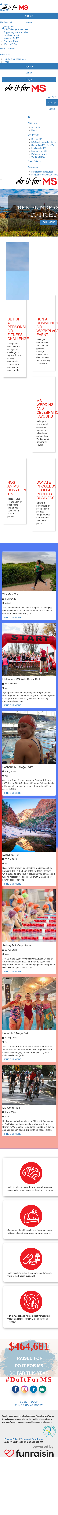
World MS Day (10, 44)
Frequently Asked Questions (44, 174)
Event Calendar (35, 161)
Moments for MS (11, 38)
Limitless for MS (11, 35)
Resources (33, 167)
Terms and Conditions (32, 1439)
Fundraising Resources (15, 58)
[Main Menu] (1, 179)
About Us (35, 127)
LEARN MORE (48, 222)
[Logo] (29, 7)
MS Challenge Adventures (43, 142)
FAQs (6, 61)
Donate (29, 21)
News (34, 130)
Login (29, 79)
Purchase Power (11, 41)
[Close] (57, 179)
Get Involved (34, 134)
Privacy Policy (11, 1439)
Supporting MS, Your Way (43, 145)
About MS (32, 122)
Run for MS (36, 139)
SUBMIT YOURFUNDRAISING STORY (29, 1403)
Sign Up (29, 15)
